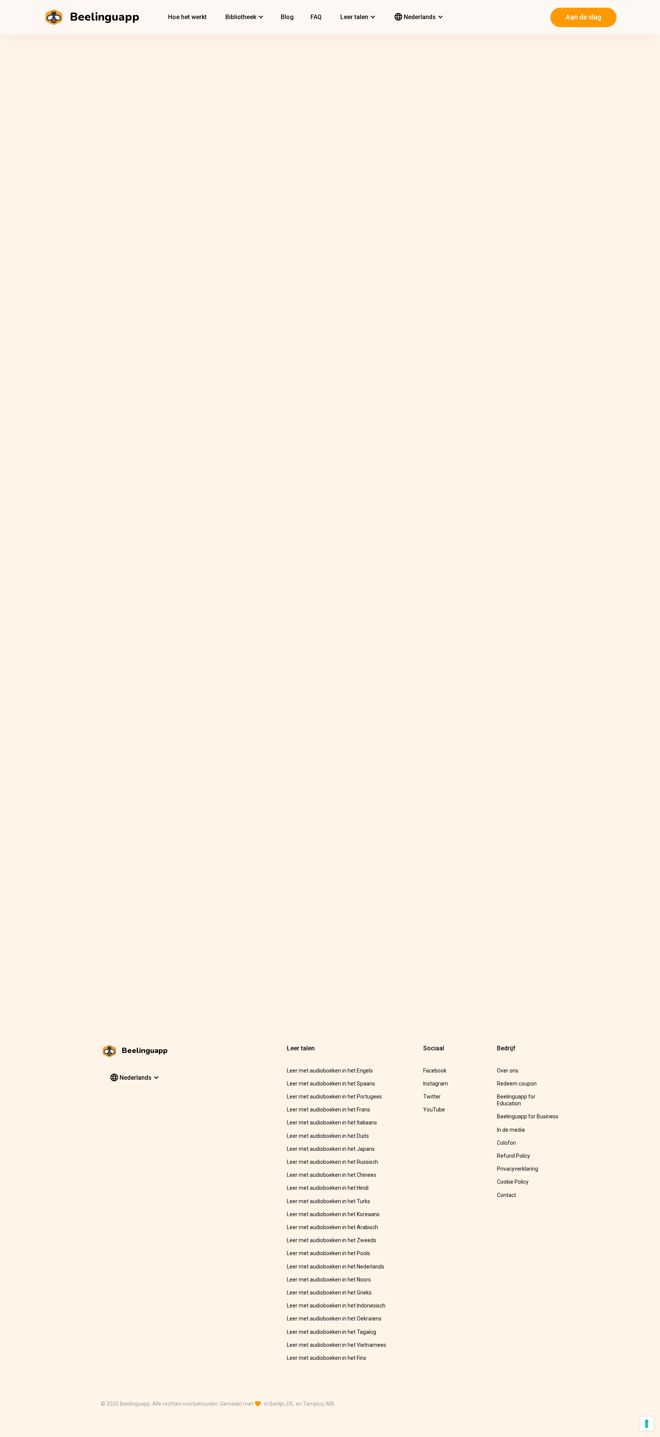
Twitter (432, 1097)
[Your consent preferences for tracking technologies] (646, 1423)
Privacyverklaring (517, 1169)
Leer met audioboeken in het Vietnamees (336, 1345)
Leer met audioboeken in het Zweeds (331, 1240)
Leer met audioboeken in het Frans (328, 1110)
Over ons (507, 1071)
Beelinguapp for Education (516, 1100)
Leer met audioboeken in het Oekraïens (334, 1318)
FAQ (316, 17)
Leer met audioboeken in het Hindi (328, 1188)
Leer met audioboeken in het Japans (331, 1149)
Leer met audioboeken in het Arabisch (332, 1227)
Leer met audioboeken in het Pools (328, 1253)
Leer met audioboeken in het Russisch (332, 1162)
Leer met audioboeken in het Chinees (331, 1175)
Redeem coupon (517, 1084)
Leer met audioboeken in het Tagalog (331, 1332)
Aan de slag (583, 17)
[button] (243, 17)
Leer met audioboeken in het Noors (329, 1280)
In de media (511, 1130)
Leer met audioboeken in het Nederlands (335, 1267)
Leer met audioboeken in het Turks (328, 1201)
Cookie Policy (513, 1182)
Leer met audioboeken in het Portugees (334, 1097)
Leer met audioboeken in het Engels (330, 1071)
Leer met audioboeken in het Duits (328, 1136)
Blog (287, 17)
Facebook (434, 1071)
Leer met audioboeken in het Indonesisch (336, 1306)
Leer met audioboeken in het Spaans (331, 1084)
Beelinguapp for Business (527, 1116)
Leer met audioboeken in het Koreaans (333, 1214)
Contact (506, 1195)
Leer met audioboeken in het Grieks (329, 1293)
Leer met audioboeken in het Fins (326, 1358)
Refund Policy (513, 1156)
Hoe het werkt (187, 17)
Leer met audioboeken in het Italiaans (332, 1122)
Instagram (435, 1084)
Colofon (506, 1143)
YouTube (434, 1110)
